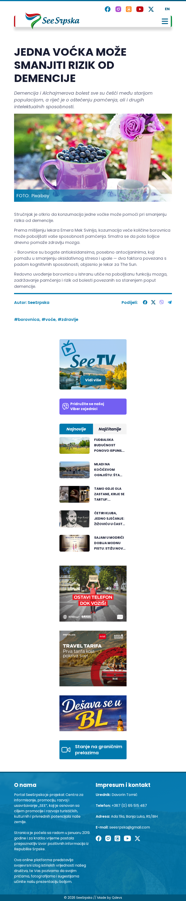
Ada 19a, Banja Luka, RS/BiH (134, 816)
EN (167, 9)
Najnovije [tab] (76, 429)
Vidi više (93, 380)
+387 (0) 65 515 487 (129, 805)
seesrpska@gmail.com (129, 827)
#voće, (50, 319)
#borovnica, (28, 319)
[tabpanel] (93, 497)
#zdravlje (68, 319)
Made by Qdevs (109, 897)
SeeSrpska (38, 302)
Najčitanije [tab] (110, 429)
